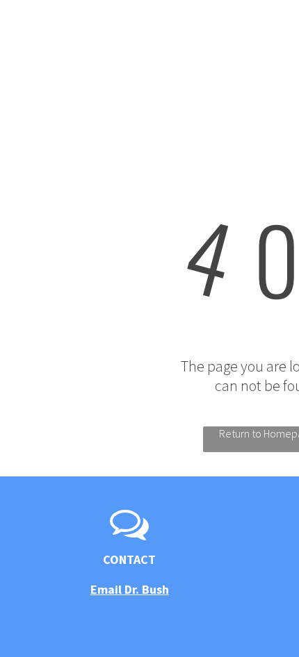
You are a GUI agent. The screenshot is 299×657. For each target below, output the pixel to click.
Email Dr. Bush (129, 589)
